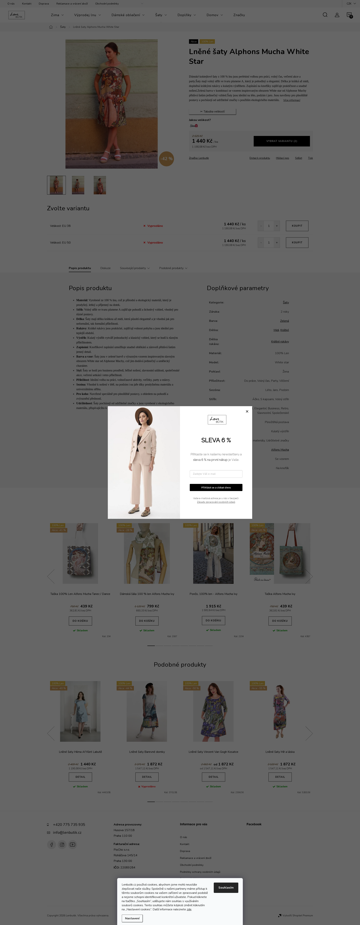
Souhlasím (226, 888)
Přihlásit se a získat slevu (216, 487)
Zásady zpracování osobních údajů (216, 502)
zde (189, 909)
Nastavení (132, 918)
